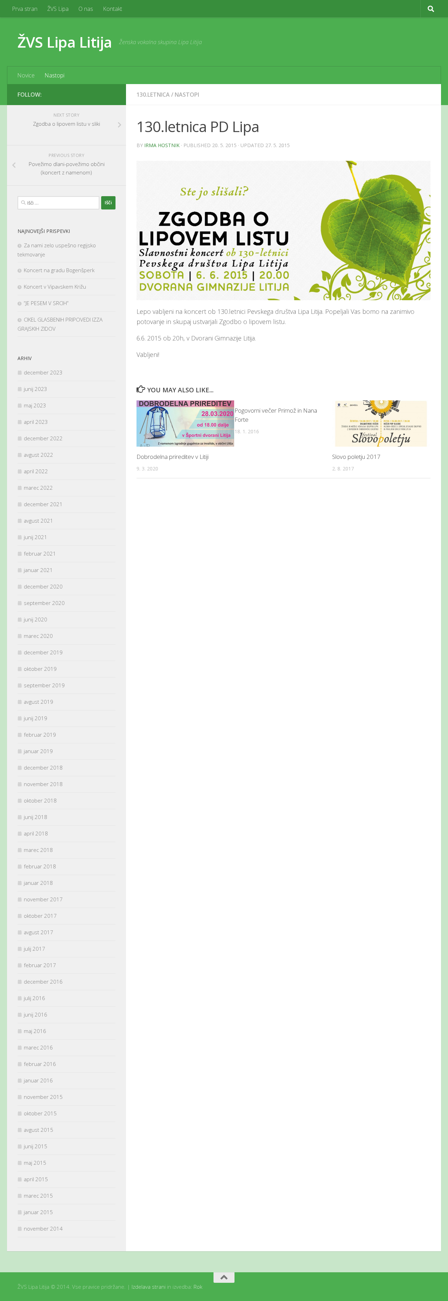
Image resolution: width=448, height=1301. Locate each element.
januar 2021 (38, 569)
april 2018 (36, 833)
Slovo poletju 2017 (356, 457)
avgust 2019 (38, 701)
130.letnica (153, 94)
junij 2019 (35, 718)
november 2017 (43, 899)
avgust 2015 (38, 1129)
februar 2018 (40, 866)
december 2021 (43, 504)
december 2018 (43, 767)
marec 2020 (38, 635)
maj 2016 (35, 1030)
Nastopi (54, 75)
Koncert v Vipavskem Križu (55, 286)
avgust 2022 (38, 454)
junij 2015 (35, 1146)
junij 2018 (35, 816)
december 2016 (43, 981)
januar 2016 (38, 1080)
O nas (85, 9)
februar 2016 (40, 1063)
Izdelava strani (149, 1286)
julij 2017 (34, 948)
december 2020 (43, 586)
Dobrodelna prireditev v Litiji (172, 457)
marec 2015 (38, 1195)
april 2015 (36, 1179)
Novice (26, 75)
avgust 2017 (38, 932)
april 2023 (36, 421)
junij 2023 (35, 388)
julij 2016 (34, 997)
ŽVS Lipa (58, 9)
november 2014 (43, 1228)
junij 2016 (35, 1014)
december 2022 (43, 438)
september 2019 (44, 685)
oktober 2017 (40, 915)
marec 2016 (38, 1047)
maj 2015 (35, 1162)
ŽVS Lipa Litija (65, 42)
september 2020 (44, 602)
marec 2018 (38, 849)
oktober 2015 (40, 1113)
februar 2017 (40, 965)
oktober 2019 (40, 668)
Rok (198, 1286)
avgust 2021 (38, 520)
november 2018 (43, 783)
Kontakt (112, 9)
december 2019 (43, 652)
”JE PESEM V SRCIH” (46, 303)
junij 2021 (35, 537)
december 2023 (43, 372)
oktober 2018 (40, 800)
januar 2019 (38, 751)
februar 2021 (40, 553)
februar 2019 (40, 734)
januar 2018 (38, 882)
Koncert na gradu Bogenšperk (59, 270)
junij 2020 (35, 619)
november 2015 (43, 1096)
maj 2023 (35, 405)
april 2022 (36, 471)
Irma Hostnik (162, 145)
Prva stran (24, 9)
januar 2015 (38, 1212)
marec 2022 (38, 487)
